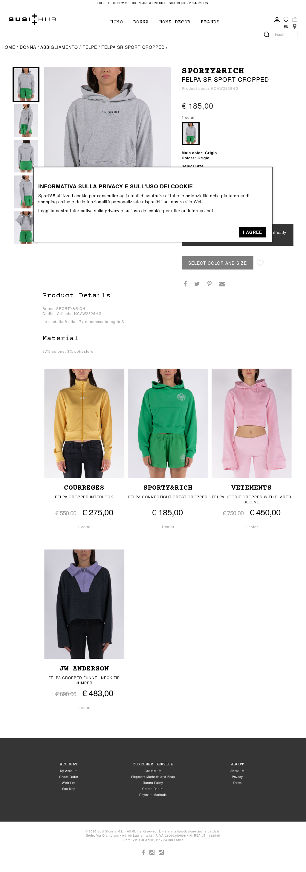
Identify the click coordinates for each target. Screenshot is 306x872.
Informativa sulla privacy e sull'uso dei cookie (116, 211)
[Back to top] (289, 855)
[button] (252, 232)
